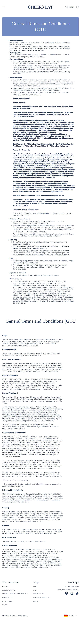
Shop (35, 590)
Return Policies (7, 601)
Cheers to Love (38, 594)
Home (35, 586)
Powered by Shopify (21, 615)
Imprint (4, 605)
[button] (3, 7)
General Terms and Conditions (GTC (15, 594)
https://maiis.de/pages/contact (33, 134)
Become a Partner (8, 590)
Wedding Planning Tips (41, 597)
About (35, 601)
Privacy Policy (7, 597)
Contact (5, 586)
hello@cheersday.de (72, 587)
